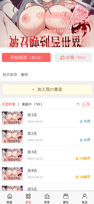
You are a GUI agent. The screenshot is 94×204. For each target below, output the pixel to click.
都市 (24, 74)
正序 (86, 104)
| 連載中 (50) (22, 104)
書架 (74, 6)
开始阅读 (26, 57)
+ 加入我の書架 (47, 89)
